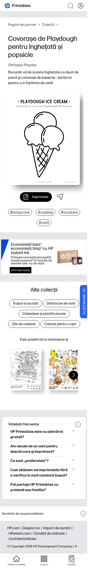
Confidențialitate (22, 539)
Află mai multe (20, 270)
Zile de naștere (24, 324)
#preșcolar (20, 212)
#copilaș (45, 212)
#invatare (69, 212)
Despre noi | (33, 528)
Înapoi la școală (25, 303)
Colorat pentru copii (60, 324)
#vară (44, 222)
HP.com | (15, 528)
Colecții (48, 24)
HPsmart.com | (21, 533)
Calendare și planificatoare (44, 313)
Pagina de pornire (22, 24)
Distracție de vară (61, 303)
